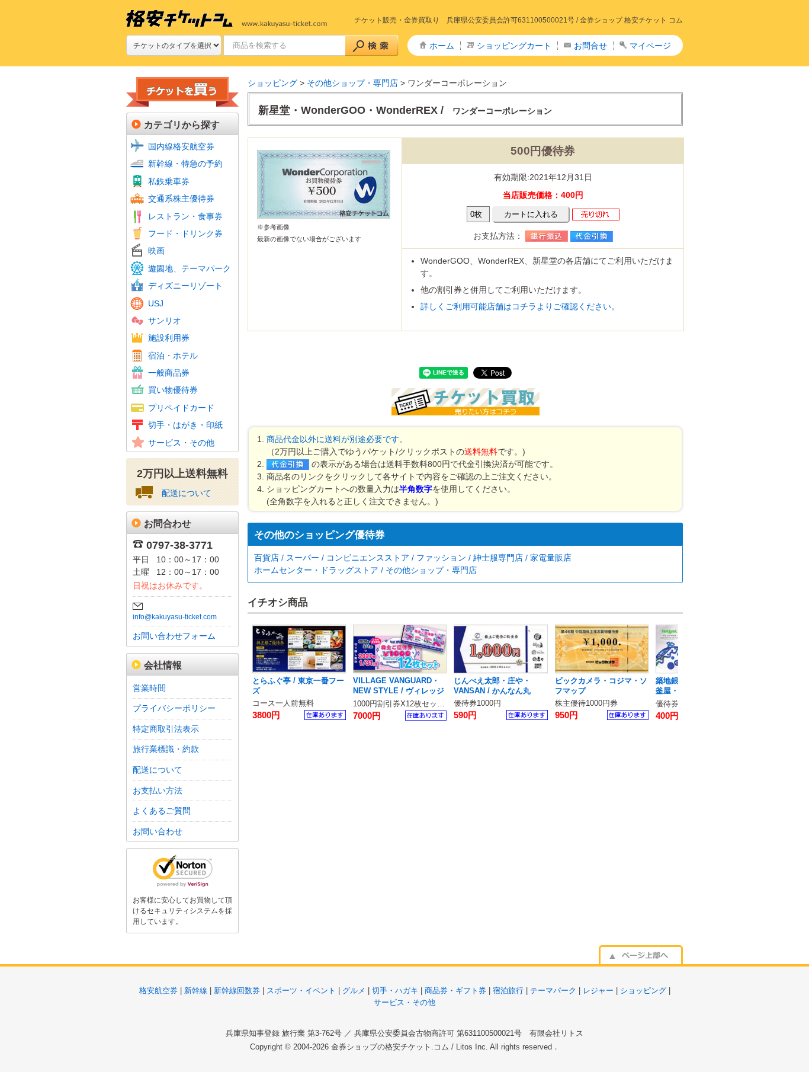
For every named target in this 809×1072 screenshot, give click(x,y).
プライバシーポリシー (174, 708)
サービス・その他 (181, 442)
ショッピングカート (514, 45)
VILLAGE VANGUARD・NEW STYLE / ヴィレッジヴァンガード (398, 691)
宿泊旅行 (508, 990)
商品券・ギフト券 (455, 990)
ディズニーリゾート (185, 285)
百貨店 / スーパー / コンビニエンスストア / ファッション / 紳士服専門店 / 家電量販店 (413, 557)
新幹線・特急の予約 (185, 163)
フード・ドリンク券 (185, 233)
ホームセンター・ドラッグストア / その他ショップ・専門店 (365, 570)
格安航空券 (158, 990)
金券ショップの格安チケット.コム (390, 1046)
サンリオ (164, 320)
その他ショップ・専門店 (352, 83)
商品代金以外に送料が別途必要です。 (337, 439)
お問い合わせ (157, 831)
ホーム (441, 45)
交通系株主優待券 (181, 198)
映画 (156, 250)
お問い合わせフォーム (174, 636)
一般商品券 (169, 372)
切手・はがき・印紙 (185, 425)
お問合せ (590, 45)
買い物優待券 (173, 390)
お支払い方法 (157, 790)
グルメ (353, 990)
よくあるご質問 (162, 810)
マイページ (650, 45)
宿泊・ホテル (173, 355)
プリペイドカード (181, 407)
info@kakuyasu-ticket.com (175, 617)
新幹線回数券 (237, 990)
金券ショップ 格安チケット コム (631, 20)
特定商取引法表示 (166, 729)
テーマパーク (553, 990)
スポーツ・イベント (301, 990)
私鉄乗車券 (169, 181)
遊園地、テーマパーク (189, 268)
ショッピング (272, 83)
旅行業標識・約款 (166, 749)
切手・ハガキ (395, 990)
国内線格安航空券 (181, 146)
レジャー (598, 990)
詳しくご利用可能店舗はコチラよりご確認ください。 (519, 306)
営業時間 (149, 688)
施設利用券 (169, 338)
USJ (155, 303)
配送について (186, 493)
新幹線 (195, 990)
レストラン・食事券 (185, 216)
